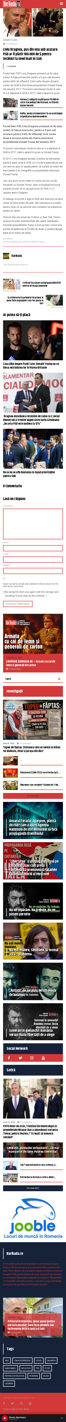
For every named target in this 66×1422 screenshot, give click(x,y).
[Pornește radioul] (5, 1418)
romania (34, 1376)
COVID (39, 1360)
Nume (6, 542)
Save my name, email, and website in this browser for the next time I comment (30, 585)
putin (47, 1368)
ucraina (9, 1384)
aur (7, 1360)
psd (37, 1368)
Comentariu (8, 506)
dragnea (14, 242)
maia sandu (10, 1368)
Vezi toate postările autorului (15, 265)
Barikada (12, 66)
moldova (25, 1368)
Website (6, 565)
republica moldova (14, 1376)
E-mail (6, 554)
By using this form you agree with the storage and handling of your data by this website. (31, 594)
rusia (46, 1376)
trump (41, 242)
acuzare (6, 242)
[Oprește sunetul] (62, 1418)
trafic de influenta (30, 242)
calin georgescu (22, 1360)
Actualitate (7, 239)
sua (20, 242)
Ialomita (51, 1360)
